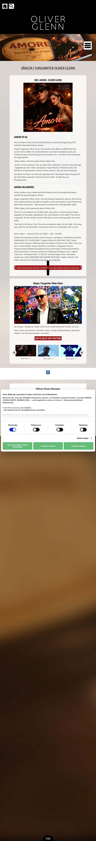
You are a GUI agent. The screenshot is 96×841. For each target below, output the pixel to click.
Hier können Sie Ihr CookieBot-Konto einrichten (24, 410)
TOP (48, 838)
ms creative (26, 408)
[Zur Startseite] (4, 6)
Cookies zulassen (78, 446)
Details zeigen (83, 438)
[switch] (36, 430)
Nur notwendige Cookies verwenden (17, 446)
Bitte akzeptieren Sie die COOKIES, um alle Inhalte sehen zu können (48, 267)
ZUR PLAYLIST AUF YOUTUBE (48, 338)
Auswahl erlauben (48, 446)
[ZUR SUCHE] (11, 6)
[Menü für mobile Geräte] (87, 45)
